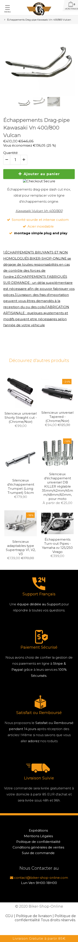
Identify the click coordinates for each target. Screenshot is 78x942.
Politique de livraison (34, 916)
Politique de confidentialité (38, 842)
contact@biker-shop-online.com (40, 878)
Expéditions (38, 830)
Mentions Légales (38, 836)
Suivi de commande (38, 853)
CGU (9, 916)
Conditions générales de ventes (38, 847)
